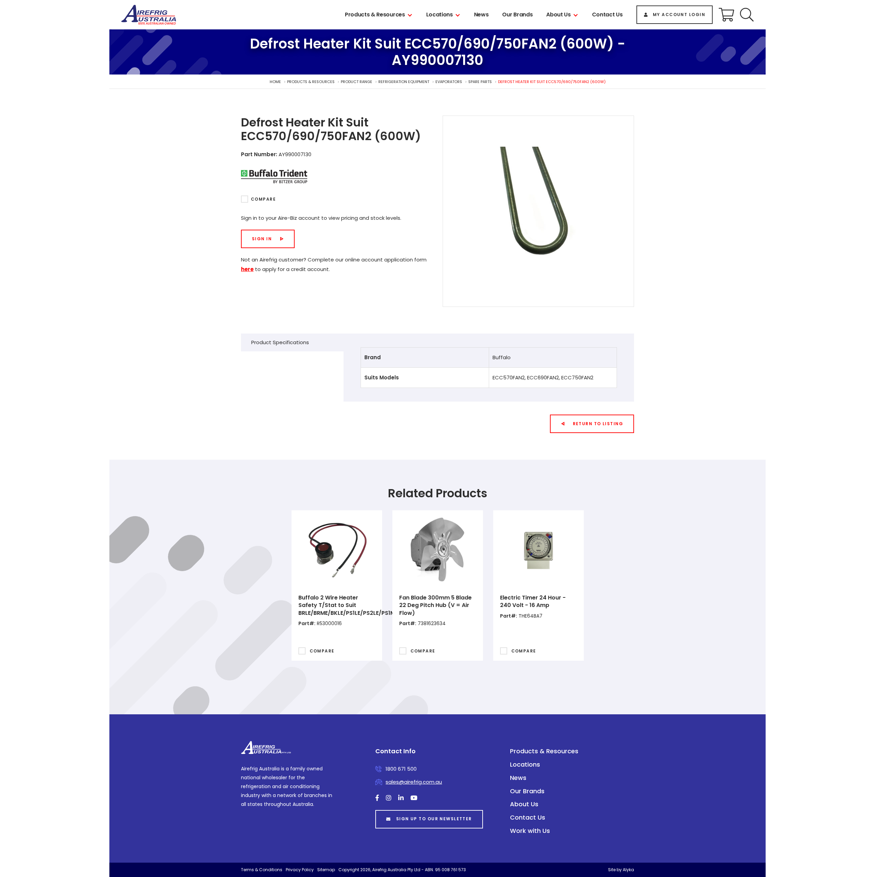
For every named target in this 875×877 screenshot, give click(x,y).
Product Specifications (280, 342)
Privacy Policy (300, 870)
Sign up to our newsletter (434, 819)
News (481, 14)
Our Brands (517, 14)
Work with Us (530, 830)
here (247, 269)
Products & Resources (375, 14)
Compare (263, 199)
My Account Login (679, 14)
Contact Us (607, 14)
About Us (558, 14)
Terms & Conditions (261, 870)
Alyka (628, 870)
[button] (747, 15)
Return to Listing (598, 424)
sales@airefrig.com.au (414, 781)
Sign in (262, 239)
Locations (439, 14)
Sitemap (326, 870)
